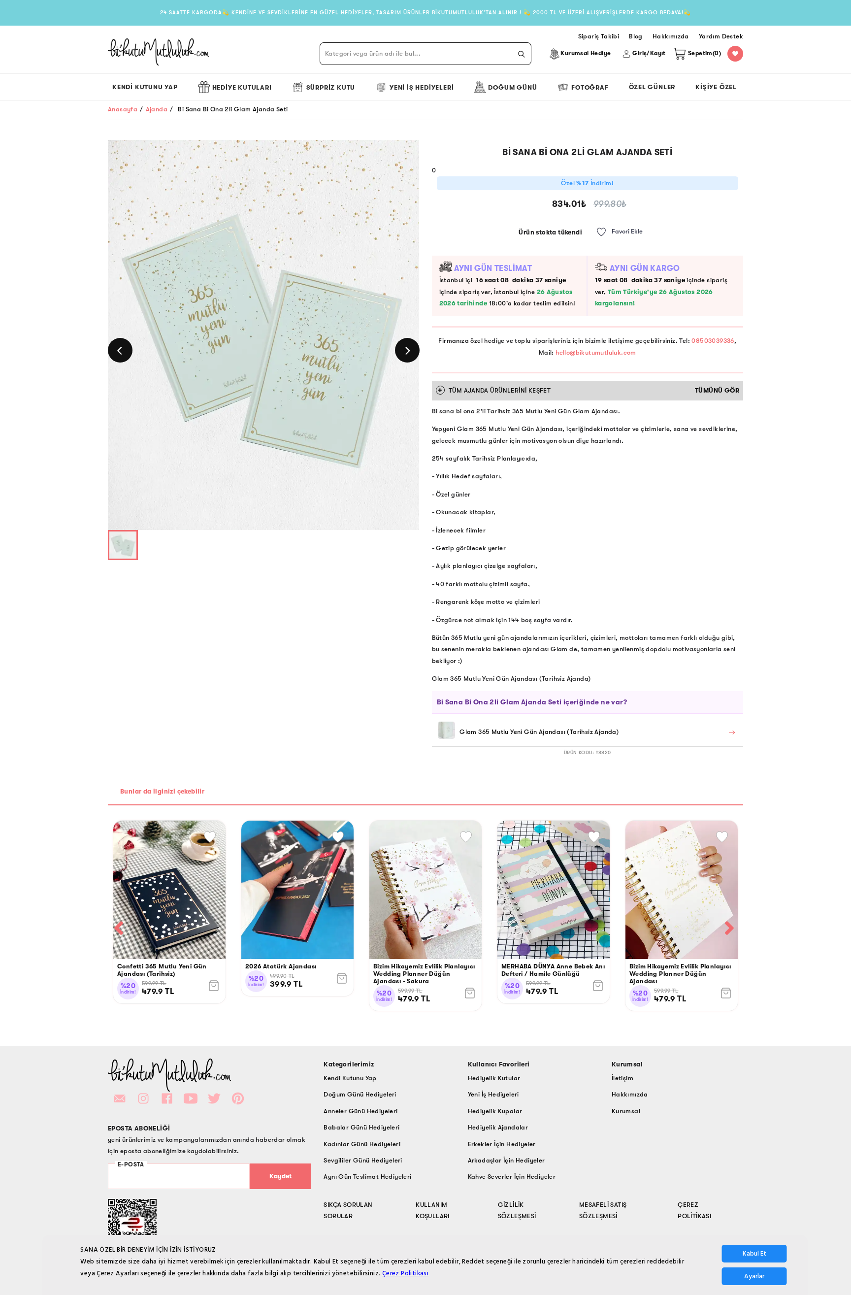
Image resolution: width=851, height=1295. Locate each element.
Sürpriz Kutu (331, 87)
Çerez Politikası (405, 1272)
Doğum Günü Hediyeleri (360, 1094)
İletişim (622, 1078)
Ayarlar (754, 1276)
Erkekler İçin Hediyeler (502, 1144)
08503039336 (712, 340)
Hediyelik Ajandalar (498, 1127)
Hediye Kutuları (242, 87)
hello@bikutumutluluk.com (596, 352)
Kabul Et (754, 1253)
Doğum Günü (512, 87)
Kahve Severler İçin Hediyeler (512, 1176)
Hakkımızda (630, 1094)
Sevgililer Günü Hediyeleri (363, 1160)
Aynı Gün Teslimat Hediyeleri (367, 1176)
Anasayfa (122, 109)
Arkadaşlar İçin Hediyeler (506, 1160)
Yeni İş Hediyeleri (422, 87)
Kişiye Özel (716, 87)
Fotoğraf (589, 87)
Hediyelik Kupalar (495, 1111)
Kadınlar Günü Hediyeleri (362, 1144)
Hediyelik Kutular (494, 1078)
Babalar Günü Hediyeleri (361, 1127)
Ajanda (156, 109)
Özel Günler (652, 87)
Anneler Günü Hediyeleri (360, 1111)
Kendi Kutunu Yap (145, 87)
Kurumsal (626, 1111)
